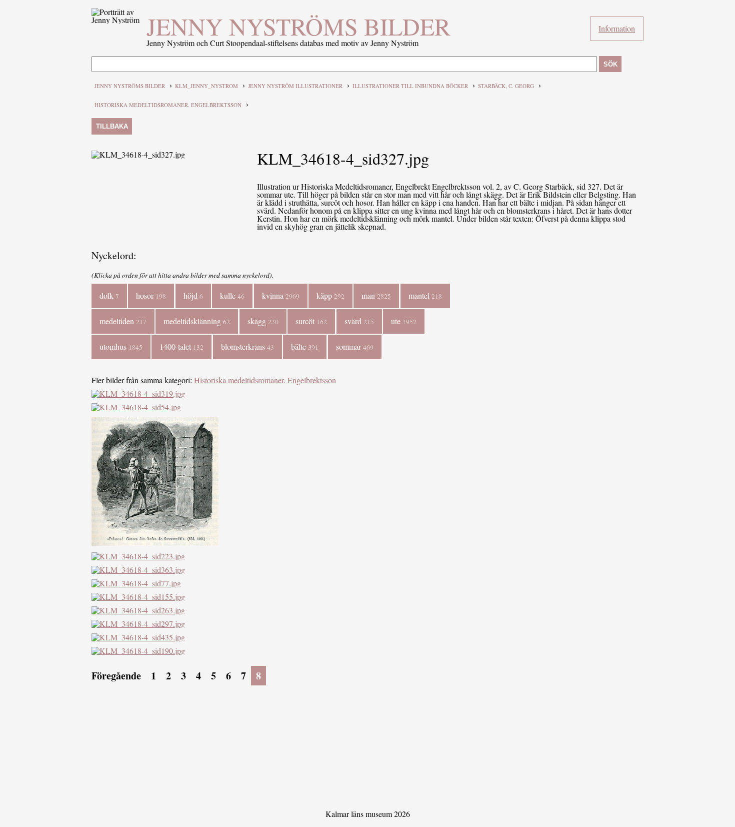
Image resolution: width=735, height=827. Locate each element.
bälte (304, 346)
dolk (109, 295)
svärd (359, 321)
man (376, 295)
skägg (263, 321)
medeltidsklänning (197, 321)
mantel (425, 295)
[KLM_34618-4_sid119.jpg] (155, 542)
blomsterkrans (247, 346)
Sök (611, 64)
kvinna (281, 295)
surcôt (311, 321)
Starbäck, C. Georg (506, 86)
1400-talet (182, 346)
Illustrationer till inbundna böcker (410, 86)
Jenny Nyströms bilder (298, 26)
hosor (151, 295)
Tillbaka (112, 126)
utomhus (121, 346)
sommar (355, 346)
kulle (232, 295)
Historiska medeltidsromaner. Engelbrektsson (168, 105)
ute (403, 321)
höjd (193, 295)
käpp (330, 295)
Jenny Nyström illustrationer (295, 86)
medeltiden (123, 321)
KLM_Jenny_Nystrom (206, 86)
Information (616, 28)
